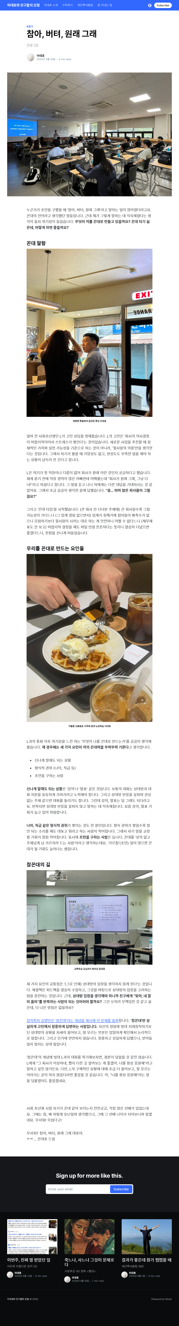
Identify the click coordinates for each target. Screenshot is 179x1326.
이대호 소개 (51, 5)
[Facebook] (150, 5)
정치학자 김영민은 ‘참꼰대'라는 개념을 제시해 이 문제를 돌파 (73, 1020)
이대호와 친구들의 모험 (23, 5)
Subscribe (163, 5)
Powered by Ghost (161, 1299)
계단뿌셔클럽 (85, 5)
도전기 (30, 26)
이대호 (41, 55)
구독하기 (67, 5)
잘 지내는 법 (105, 5)
